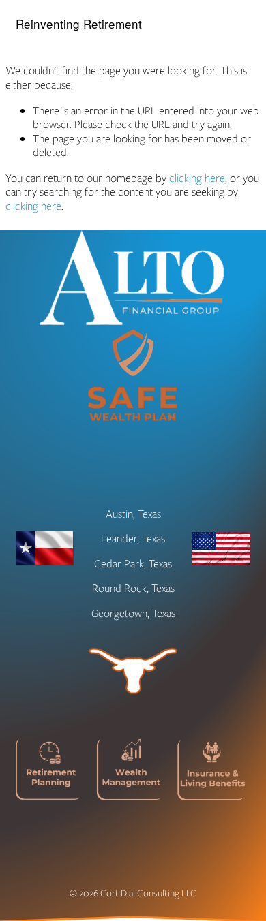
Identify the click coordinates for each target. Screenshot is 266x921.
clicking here (197, 178)
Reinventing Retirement (79, 23)
